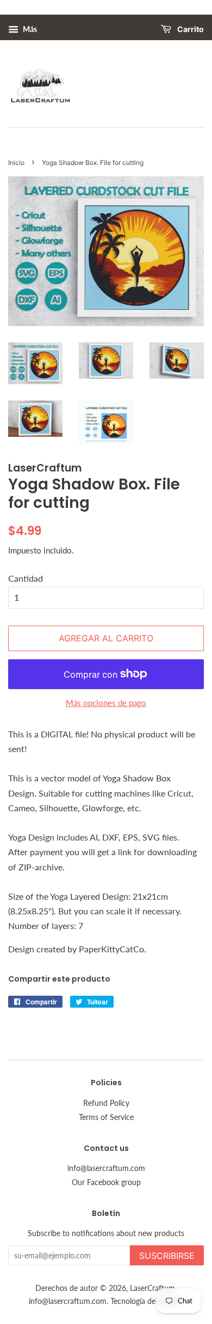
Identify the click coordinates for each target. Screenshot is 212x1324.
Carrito (190, 29)
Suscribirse (167, 1255)
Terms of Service (106, 1117)
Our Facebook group (106, 1182)
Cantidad (25, 578)
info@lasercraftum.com (106, 1168)
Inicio (16, 162)
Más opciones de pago (106, 703)
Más (29, 29)
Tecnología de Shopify (146, 1301)
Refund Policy (106, 1103)
